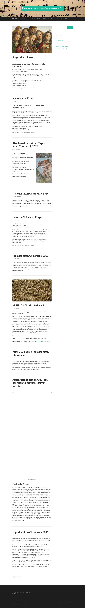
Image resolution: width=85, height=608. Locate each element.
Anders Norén (65, 602)
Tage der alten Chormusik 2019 (30, 532)
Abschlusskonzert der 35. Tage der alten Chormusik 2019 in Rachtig (30, 383)
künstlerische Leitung (22, 264)
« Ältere (16, 576)
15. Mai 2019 (15, 388)
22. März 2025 (15, 101)
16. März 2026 (15, 59)
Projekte (45, 18)
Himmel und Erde (22, 98)
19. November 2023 (16, 196)
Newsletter (53, 18)
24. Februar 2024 (16, 149)
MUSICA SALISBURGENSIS (28, 305)
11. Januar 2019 (16, 535)
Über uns (22, 18)
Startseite (14, 18)
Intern (60, 18)
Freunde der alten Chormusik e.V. (23, 602)
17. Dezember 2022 (16, 258)
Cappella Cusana (31, 18)
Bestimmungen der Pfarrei (43, 341)
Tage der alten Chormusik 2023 (30, 255)
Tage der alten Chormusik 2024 (30, 193)
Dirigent (39, 18)
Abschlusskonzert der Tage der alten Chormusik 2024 (30, 145)
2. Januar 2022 (15, 308)
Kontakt (66, 18)
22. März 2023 (15, 220)
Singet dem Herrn (22, 57)
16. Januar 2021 (16, 357)
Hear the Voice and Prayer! (28, 217)
